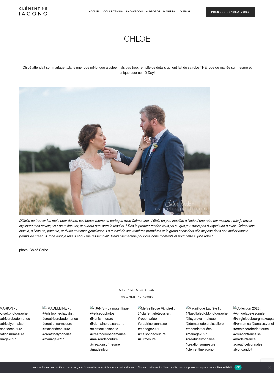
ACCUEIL (94, 11)
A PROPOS (153, 11)
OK (238, 367)
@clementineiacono (137, 296)
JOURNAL (184, 11)
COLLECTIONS (113, 11)
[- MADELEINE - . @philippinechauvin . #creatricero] (65, 329)
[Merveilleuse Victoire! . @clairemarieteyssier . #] (161, 329)
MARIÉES (169, 11)
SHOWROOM (134, 11)
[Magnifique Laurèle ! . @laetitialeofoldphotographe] (209, 329)
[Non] (269, 367)
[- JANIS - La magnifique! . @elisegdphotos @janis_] (113, 329)
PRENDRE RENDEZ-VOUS (230, 12)
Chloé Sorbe (38, 249)
